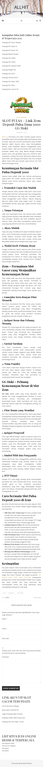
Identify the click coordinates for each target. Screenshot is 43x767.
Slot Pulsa (11, 85)
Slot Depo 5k (12, 46)
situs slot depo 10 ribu (16, 722)
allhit (7, 597)
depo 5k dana (17, 714)
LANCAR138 (14, 710)
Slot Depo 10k (13, 50)
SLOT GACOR (21, 117)
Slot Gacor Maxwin (14, 42)
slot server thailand (8, 746)
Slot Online (12, 58)
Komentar (5, 657)
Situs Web (5, 638)
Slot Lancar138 (13, 89)
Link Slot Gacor (13, 77)
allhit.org (5, 137)
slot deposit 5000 (8, 743)
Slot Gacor (11, 74)
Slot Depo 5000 (13, 81)
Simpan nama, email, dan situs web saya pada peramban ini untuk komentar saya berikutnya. (21, 652)
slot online (20, 593)
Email (4, 629)
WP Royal (28, 763)
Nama (4, 619)
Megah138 (12, 70)
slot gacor (11, 593)
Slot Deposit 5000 (14, 66)
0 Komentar (37, 598)
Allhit (21, 7)
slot (4, 593)
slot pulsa (5, 751)
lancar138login (14, 706)
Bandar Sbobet (13, 54)
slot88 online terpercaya (16, 718)
